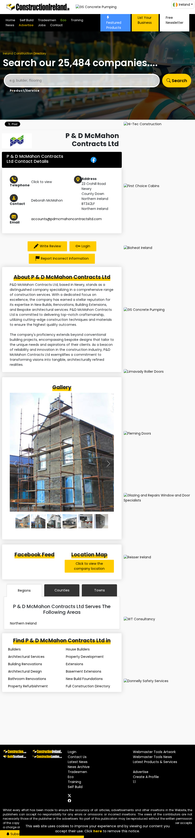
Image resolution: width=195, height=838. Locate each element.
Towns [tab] (99, 590)
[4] (85, 521)
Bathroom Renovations (27, 678)
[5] (101, 521)
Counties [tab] (61, 590)
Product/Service (24, 91)
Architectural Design (25, 671)
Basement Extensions (83, 671)
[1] (38, 521)
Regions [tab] (24, 590)
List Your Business (145, 20)
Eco (63, 20)
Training (77, 20)
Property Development (85, 656)
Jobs (42, 25)
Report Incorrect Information (65, 258)
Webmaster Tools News (152, 756)
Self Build (27, 20)
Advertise (26, 25)
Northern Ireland (23, 623)
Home (10, 20)
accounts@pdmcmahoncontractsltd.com (66, 219)
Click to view (41, 181)
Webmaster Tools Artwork (154, 751)
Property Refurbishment (28, 686)
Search (179, 81)
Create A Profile (146, 776)
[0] (22, 521)
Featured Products (113, 25)
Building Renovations (25, 664)
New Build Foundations (84, 678)
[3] (70, 521)
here (97, 831)
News (10, 25)
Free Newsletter (174, 20)
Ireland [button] (184, 4)
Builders (14, 649)
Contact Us (77, 756)
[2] (54, 521)
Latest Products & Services (155, 761)
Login (86, 246)
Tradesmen (47, 20)
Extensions (74, 664)
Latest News (78, 761)
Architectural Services (26, 656)
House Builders (78, 649)
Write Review (50, 246)
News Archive (79, 766)
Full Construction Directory (88, 686)
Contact (56, 25)
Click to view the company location (89, 566)
